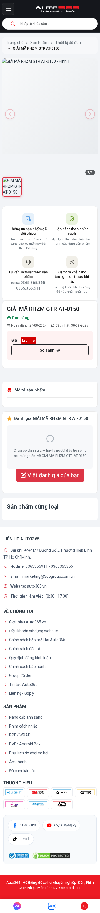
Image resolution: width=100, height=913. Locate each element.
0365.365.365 (33, 282)
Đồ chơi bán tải (22, 770)
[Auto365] (57, 9)
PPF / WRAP (20, 735)
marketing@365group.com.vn (48, 576)
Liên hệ (28, 340)
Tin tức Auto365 (23, 684)
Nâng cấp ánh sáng (25, 717)
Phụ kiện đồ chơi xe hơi (28, 753)
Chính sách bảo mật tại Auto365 (37, 640)
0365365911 (37, 566)
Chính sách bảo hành (27, 666)
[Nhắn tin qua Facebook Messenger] (17, 906)
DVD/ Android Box (25, 744)
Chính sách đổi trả (24, 649)
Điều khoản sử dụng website (33, 631)
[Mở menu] (8, 9)
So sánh (47, 350)
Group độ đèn (20, 675)
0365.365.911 (28, 288)
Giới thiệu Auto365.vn (27, 622)
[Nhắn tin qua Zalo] (51, 906)
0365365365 (62, 566)
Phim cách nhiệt (23, 726)
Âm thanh (18, 762)
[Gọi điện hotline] (84, 906)
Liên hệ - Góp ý (21, 693)
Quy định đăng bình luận (30, 657)
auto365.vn (37, 586)
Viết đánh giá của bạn (53, 475)
